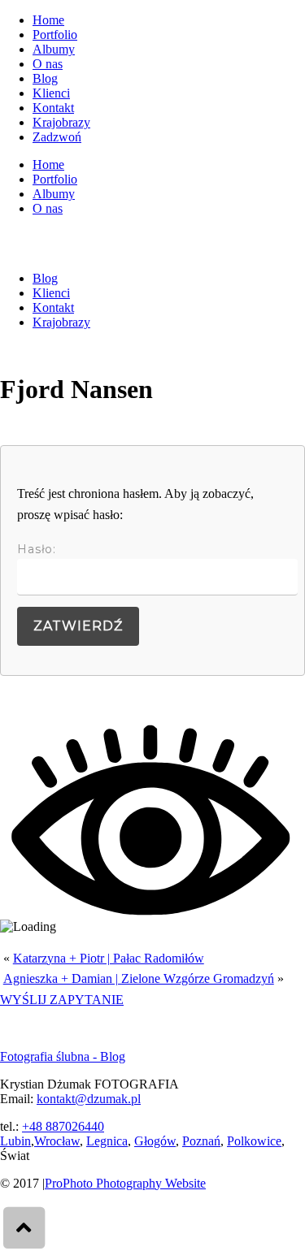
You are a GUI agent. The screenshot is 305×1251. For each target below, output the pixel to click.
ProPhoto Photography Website (125, 1183)
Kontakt (53, 108)
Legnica (107, 1141)
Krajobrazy (61, 122)
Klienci (51, 93)
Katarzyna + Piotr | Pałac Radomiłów (108, 958)
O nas (48, 64)
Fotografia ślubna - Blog (62, 1056)
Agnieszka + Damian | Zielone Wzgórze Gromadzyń (138, 978)
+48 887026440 (63, 1126)
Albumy (54, 49)
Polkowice (254, 1141)
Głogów (155, 1141)
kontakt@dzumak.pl (89, 1099)
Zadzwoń (57, 137)
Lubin (15, 1141)
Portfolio (55, 34)
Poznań (201, 1141)
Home (48, 20)
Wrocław (57, 1141)
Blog (45, 78)
